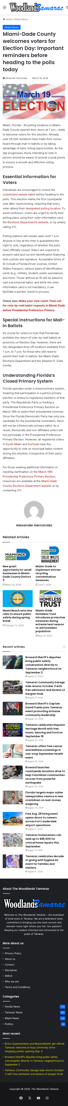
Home (8, 19)
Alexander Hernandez (16, 78)
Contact (9, 964)
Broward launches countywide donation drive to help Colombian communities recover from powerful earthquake (45, 775)
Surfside (33, 444)
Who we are (12, 981)
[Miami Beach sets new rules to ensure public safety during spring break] (18, 598)
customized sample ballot (19, 194)
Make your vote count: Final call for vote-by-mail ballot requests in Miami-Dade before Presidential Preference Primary (34, 305)
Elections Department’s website (28, 222)
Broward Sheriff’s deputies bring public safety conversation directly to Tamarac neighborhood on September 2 (43, 664)
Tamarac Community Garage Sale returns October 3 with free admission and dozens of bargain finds (45, 688)
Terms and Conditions (17, 987)
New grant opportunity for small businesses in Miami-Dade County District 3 (17, 573)
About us (10, 959)
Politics (9, 1024)
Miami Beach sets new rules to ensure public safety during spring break (17, 616)
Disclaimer (11, 970)
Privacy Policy (13, 953)
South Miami (14, 444)
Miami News (21, 19)
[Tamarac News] (36, 7)
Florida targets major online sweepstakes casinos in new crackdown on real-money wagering (44, 798)
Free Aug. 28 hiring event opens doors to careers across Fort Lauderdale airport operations (41, 819)
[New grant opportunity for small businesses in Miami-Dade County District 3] (18, 554)
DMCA (8, 975)
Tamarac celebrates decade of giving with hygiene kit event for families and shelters (44, 862)
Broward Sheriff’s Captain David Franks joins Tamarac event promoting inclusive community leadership (43, 709)
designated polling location (43, 208)
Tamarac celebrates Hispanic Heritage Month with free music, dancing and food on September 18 (45, 730)
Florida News (12, 1006)
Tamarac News (13, 1012)
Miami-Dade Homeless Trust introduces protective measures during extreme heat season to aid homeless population (50, 621)
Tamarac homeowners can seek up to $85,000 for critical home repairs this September (43, 840)
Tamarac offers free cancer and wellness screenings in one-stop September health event (44, 751)
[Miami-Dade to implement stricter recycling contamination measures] (50, 554)
